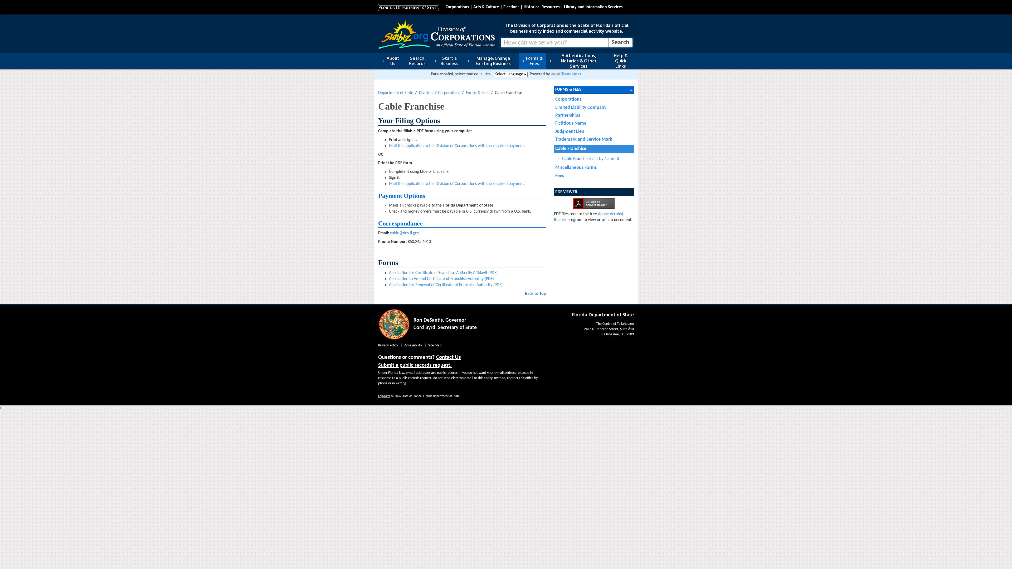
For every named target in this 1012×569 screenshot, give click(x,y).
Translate (569, 74)
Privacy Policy (388, 345)
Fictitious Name (570, 123)
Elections (511, 7)
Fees (559, 175)
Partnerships (567, 115)
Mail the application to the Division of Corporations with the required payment (456, 146)
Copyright (384, 396)
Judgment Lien (569, 131)
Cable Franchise (570, 148)
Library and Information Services (593, 7)
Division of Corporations (439, 93)
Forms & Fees (477, 93)
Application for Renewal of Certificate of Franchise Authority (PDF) (446, 285)
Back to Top (535, 294)
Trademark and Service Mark (583, 139)
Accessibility (413, 345)
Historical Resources (541, 7)
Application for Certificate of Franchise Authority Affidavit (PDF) (443, 273)
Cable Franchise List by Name (588, 158)
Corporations (457, 7)
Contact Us (448, 357)
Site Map (434, 345)
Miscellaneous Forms (576, 167)
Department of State (395, 93)
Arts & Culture (486, 7)
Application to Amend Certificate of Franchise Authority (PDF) (441, 279)
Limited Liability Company (581, 107)
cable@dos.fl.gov (404, 233)
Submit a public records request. (415, 365)
